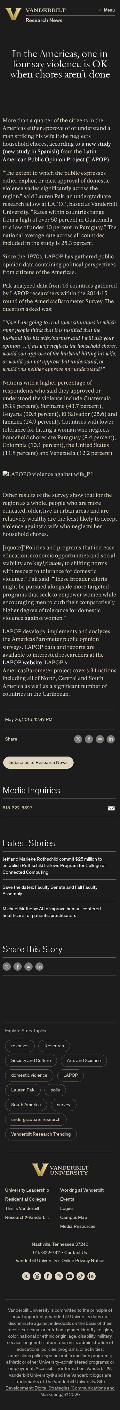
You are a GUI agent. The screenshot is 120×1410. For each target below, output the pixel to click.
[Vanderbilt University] (60, 1169)
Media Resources (77, 1226)
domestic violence (29, 1075)
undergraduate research (35, 1119)
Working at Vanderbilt (82, 1190)
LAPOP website (22, 662)
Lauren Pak (23, 1090)
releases (19, 1046)
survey (63, 1105)
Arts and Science (84, 1060)
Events (67, 1199)
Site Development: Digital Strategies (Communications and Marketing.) (60, 1389)
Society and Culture (31, 1060)
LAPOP (70, 1075)
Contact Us (75, 1253)
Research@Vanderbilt (27, 1217)
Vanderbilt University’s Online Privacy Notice (60, 1261)
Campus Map (73, 1217)
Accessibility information (60, 1368)
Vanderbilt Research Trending (41, 1134)
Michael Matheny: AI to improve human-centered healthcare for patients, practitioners (52, 912)
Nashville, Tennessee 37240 (60, 1244)
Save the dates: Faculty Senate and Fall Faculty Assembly (50, 890)
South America (26, 1105)
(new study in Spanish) (31, 151)
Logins (67, 1208)
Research (54, 1046)
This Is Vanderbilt (22, 1208)
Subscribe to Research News (38, 762)
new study (98, 144)
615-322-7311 (47, 1253)
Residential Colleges (25, 1199)
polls (55, 1090)
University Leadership (27, 1190)
